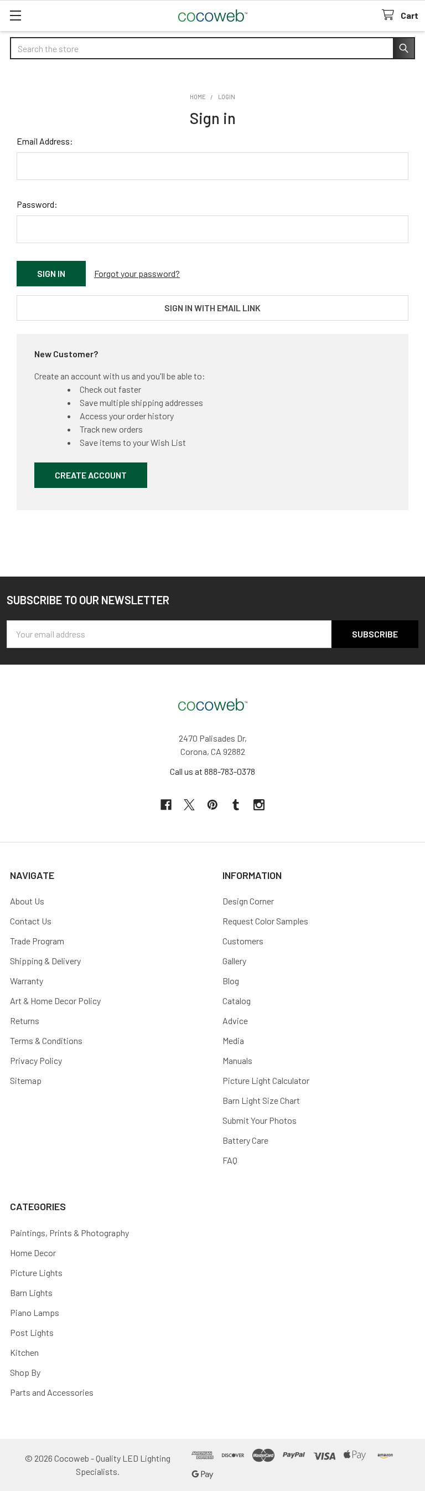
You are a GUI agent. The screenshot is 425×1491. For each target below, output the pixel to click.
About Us (27, 901)
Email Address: (45, 141)
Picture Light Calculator (265, 1080)
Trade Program (37, 940)
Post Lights (32, 1332)
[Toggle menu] (15, 15)
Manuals (237, 1060)
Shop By (25, 1372)
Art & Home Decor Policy (55, 1000)
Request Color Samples (265, 921)
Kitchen (24, 1352)
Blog (230, 980)
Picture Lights (36, 1272)
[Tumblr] (236, 805)
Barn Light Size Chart (261, 1100)
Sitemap (26, 1080)
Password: (37, 204)
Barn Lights (31, 1292)
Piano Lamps (34, 1312)
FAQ (229, 1160)
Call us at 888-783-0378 (212, 771)
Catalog (236, 1000)
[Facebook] (166, 805)
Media (233, 1040)
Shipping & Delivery (45, 960)
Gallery (234, 960)
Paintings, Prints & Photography (69, 1232)
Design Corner (248, 901)
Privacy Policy (36, 1060)
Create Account (91, 475)
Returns (24, 1020)
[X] (189, 805)
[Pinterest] (212, 805)
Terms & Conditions (46, 1040)
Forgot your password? (137, 273)
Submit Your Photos (259, 1120)
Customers (242, 940)
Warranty (26, 980)
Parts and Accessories (52, 1392)
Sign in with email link (212, 307)
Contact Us (30, 921)
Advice (235, 1020)
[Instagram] (259, 805)
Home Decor (33, 1252)
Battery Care (245, 1140)
